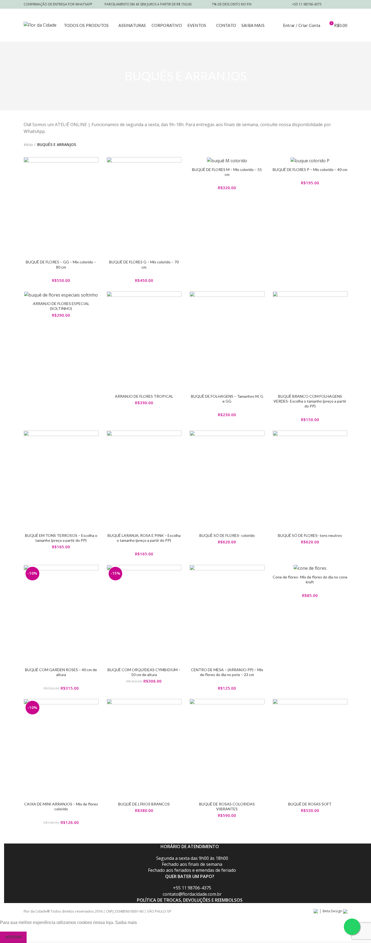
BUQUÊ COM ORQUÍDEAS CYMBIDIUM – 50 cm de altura (144, 672)
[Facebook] (330, 4)
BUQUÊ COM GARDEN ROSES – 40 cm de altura (61, 672)
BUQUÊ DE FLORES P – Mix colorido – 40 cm (310, 169)
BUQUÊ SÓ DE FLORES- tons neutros (310, 535)
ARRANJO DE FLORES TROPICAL (144, 396)
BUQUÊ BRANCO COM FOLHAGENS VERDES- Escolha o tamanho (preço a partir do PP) (309, 401)
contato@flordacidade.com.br (192, 894)
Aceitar (13, 937)
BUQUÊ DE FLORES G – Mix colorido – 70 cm (144, 264)
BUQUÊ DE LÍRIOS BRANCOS (144, 804)
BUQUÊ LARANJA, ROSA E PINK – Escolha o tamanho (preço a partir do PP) (144, 538)
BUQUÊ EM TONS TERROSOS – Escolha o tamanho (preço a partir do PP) (61, 538)
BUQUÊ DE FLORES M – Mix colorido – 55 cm (227, 172)
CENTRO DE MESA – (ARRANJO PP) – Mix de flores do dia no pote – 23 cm (227, 672)
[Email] (337, 4)
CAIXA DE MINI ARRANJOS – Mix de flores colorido (61, 806)
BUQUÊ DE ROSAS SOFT (310, 804)
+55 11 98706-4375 (192, 888)
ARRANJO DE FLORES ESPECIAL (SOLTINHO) (61, 306)
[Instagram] (344, 4)
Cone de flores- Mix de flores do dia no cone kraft (310, 579)
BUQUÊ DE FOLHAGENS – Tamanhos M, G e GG (227, 398)
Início (28, 144)
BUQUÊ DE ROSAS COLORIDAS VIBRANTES (227, 806)
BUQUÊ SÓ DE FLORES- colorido (227, 535)
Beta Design (333, 910)
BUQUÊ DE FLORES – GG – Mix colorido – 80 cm (61, 264)
